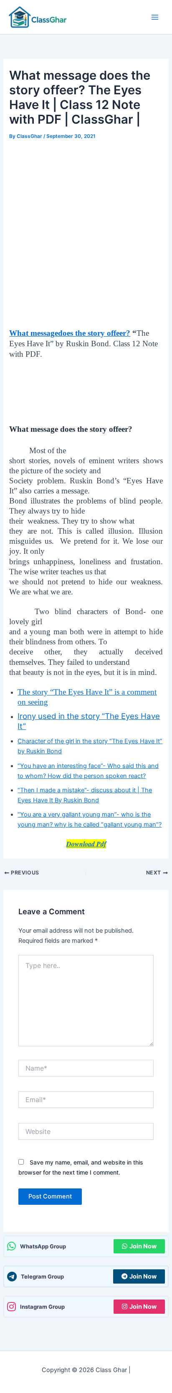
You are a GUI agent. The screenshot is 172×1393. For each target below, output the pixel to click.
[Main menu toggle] (155, 17)
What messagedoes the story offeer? (69, 333)
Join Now (143, 1246)
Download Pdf (86, 843)
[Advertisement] (86, 232)
